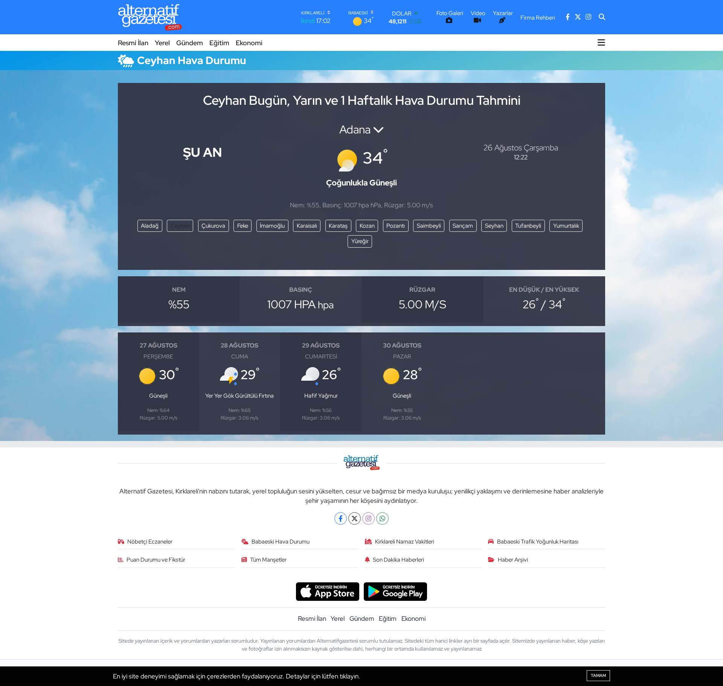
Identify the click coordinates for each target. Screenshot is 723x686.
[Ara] (602, 17)
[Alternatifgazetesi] (150, 17)
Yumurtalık (566, 226)
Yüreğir (360, 241)
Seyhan (494, 226)
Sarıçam (463, 226)
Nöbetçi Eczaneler (149, 541)
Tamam (598, 675)
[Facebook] (340, 518)
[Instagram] (368, 518)
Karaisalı (307, 226)
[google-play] (395, 591)
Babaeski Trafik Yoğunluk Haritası (537, 541)
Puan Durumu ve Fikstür (156, 560)
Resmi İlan (133, 42)
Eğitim (219, 42)
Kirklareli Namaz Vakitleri (404, 541)
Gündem (189, 42)
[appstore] (327, 591)
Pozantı (395, 226)
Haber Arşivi (513, 560)
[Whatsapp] (382, 518)
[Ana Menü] (601, 42)
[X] (354, 518)
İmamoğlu (272, 226)
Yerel (162, 42)
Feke (242, 226)
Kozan (367, 226)
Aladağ (150, 226)
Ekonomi (249, 42)
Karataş (338, 226)
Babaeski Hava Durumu (281, 541)
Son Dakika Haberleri (398, 560)
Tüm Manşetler (268, 560)
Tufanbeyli (528, 226)
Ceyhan (180, 226)
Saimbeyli (429, 226)
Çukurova (213, 226)
